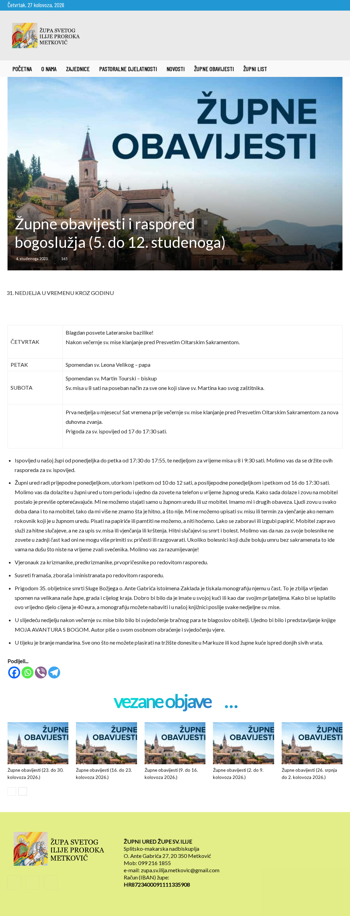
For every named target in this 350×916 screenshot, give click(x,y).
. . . (231, 701)
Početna (22, 68)
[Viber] (41, 672)
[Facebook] (315, 5)
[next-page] (22, 791)
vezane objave (162, 701)
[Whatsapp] (27, 672)
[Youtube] (337, 5)
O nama (48, 68)
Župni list (255, 68)
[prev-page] (12, 791)
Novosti (175, 68)
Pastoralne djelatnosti (128, 68)
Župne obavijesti (214, 68)
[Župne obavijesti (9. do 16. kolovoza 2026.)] (175, 743)
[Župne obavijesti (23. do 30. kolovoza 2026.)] (38, 743)
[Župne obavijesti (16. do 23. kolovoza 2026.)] (106, 743)
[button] (334, 69)
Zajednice (78, 68)
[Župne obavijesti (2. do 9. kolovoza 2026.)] (243, 743)
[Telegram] (54, 672)
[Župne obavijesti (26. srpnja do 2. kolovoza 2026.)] (312, 743)
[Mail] (326, 5)
